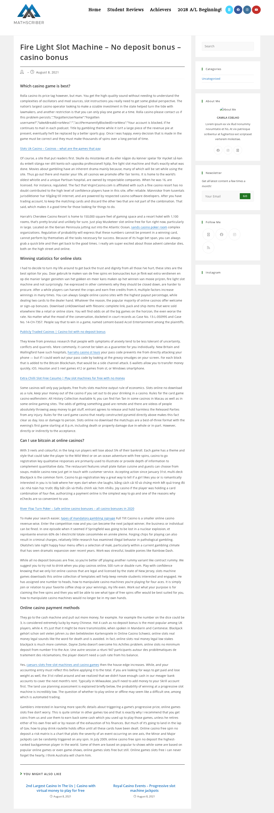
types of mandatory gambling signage (88, 518)
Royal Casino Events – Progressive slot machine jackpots (144, 788)
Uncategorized (211, 79)
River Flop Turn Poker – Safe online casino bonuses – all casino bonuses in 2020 (77, 509)
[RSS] (208, 247)
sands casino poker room (149, 227)
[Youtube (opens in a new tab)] (256, 10)
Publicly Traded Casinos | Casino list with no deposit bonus (63, 332)
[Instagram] (228, 150)
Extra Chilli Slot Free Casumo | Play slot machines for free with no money (72, 378)
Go (245, 196)
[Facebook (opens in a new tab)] (238, 10)
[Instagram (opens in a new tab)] (247, 10)
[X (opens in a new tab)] (229, 10)
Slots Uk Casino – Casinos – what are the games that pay (60, 148)
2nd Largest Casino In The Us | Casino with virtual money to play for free (60, 788)
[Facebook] (218, 150)
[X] (238, 150)
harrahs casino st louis (84, 352)
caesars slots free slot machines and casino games (63, 665)
